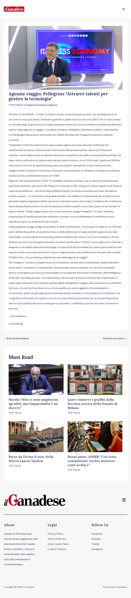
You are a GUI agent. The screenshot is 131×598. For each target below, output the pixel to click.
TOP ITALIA (15, 104)
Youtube (96, 538)
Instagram (97, 548)
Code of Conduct (57, 548)
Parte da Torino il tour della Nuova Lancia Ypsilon (31, 459)
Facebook (97, 533)
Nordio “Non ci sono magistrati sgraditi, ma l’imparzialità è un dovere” (33, 403)
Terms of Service (57, 538)
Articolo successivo (115, 338)
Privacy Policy (55, 533)
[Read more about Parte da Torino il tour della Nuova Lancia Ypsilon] (36, 436)
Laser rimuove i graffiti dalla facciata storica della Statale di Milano (92, 403)
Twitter (95, 543)
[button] (124, 500)
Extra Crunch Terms (58, 543)
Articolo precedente (16, 338)
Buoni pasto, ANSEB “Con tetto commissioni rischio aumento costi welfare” (92, 461)
